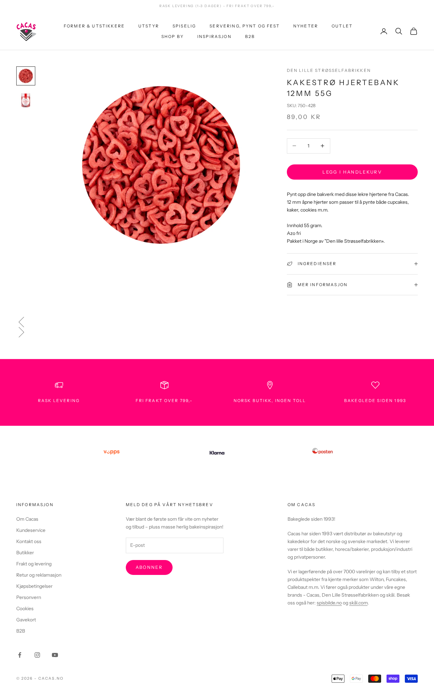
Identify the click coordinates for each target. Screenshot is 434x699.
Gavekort (26, 620)
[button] (217, 322)
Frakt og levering (34, 564)
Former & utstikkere (94, 25)
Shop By (172, 36)
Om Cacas (27, 519)
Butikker (25, 553)
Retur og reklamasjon (38, 575)
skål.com (358, 603)
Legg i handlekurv (352, 171)
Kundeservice (30, 530)
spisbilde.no (329, 603)
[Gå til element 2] (25, 100)
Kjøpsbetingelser (34, 586)
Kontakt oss (28, 541)
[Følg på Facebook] (19, 655)
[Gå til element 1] (25, 75)
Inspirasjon (214, 36)
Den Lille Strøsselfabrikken (329, 70)
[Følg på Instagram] (37, 655)
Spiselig (184, 25)
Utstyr (148, 25)
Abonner (149, 567)
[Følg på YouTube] (55, 655)
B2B (250, 36)
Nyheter (305, 25)
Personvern (28, 597)
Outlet (342, 25)
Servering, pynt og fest (245, 25)
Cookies (25, 608)
